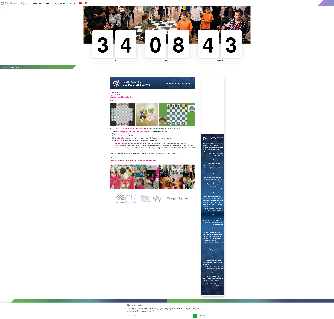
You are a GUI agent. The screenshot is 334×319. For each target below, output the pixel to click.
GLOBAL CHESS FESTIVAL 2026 (55, 3)
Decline (202, 316)
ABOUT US (37, 3)
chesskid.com (163, 128)
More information (132, 315)
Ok (195, 316)
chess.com (153, 128)
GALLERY (72, 3)
